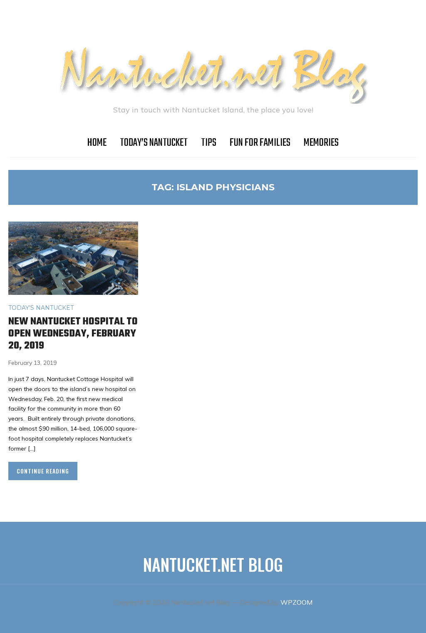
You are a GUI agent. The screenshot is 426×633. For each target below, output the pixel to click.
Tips (208, 143)
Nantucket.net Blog (213, 564)
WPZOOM (296, 602)
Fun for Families (260, 143)
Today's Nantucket (41, 308)
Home (96, 143)
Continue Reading (43, 470)
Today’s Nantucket (154, 143)
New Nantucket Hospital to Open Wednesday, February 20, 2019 (73, 333)
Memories (321, 143)
